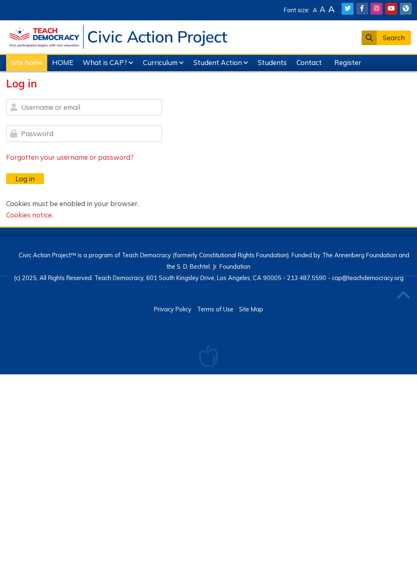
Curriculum (160, 62)
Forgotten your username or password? (70, 157)
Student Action (217, 62)
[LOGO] (118, 36)
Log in (25, 178)
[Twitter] (347, 9)
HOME (62, 62)
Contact (309, 62)
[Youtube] (391, 9)
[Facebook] (362, 9)
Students (272, 62)
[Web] (406, 9)
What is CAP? (105, 62)
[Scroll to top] (403, 296)
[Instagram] (376, 9)
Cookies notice (29, 215)
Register (347, 62)
